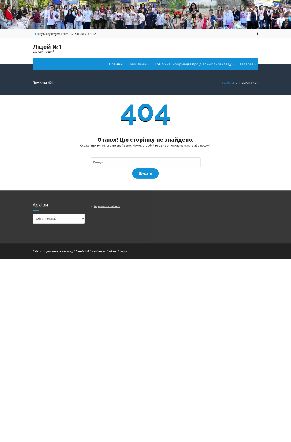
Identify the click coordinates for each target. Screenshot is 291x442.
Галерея (247, 64)
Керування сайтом (107, 206)
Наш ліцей (138, 64)
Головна (228, 82)
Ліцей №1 (47, 46)
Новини (116, 64)
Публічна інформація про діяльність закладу (193, 64)
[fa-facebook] (257, 34)
